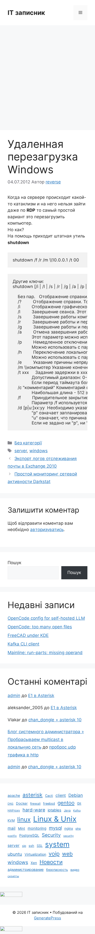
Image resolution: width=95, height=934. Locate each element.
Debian (75, 795)
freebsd (49, 803)
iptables (54, 810)
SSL (40, 846)
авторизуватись (47, 529)
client (60, 795)
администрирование (26, 869)
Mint (21, 828)
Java (67, 810)
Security (51, 835)
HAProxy (14, 810)
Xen (34, 863)
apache (14, 795)
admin (14, 695)
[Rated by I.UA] (11, 895)
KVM (11, 820)
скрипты (13, 876)
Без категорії (28, 442)
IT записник (26, 12)
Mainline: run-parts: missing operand (45, 652)
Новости (51, 862)
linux (24, 819)
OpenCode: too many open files (40, 626)
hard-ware (34, 809)
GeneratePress (47, 918)
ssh (31, 846)
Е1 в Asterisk (41, 695)
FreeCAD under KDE (28, 635)
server (20, 450)
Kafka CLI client (23, 643)
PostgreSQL (29, 835)
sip (24, 846)
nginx (68, 828)
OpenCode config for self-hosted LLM (46, 618)
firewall (35, 803)
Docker (22, 803)
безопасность (57, 870)
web (67, 854)
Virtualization (35, 854)
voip (54, 853)
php (78, 828)
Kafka (77, 810)
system (57, 844)
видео (74, 870)
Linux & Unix (55, 819)
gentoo (66, 803)
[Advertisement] (47, 75)
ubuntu (15, 854)
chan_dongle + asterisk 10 (55, 719)
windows (38, 450)
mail (11, 828)
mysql (55, 828)
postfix (12, 835)
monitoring (37, 828)
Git (79, 803)
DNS (10, 803)
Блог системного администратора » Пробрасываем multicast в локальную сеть (46, 739)
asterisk (33, 795)
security (68, 835)
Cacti (49, 796)
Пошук (14, 562)
